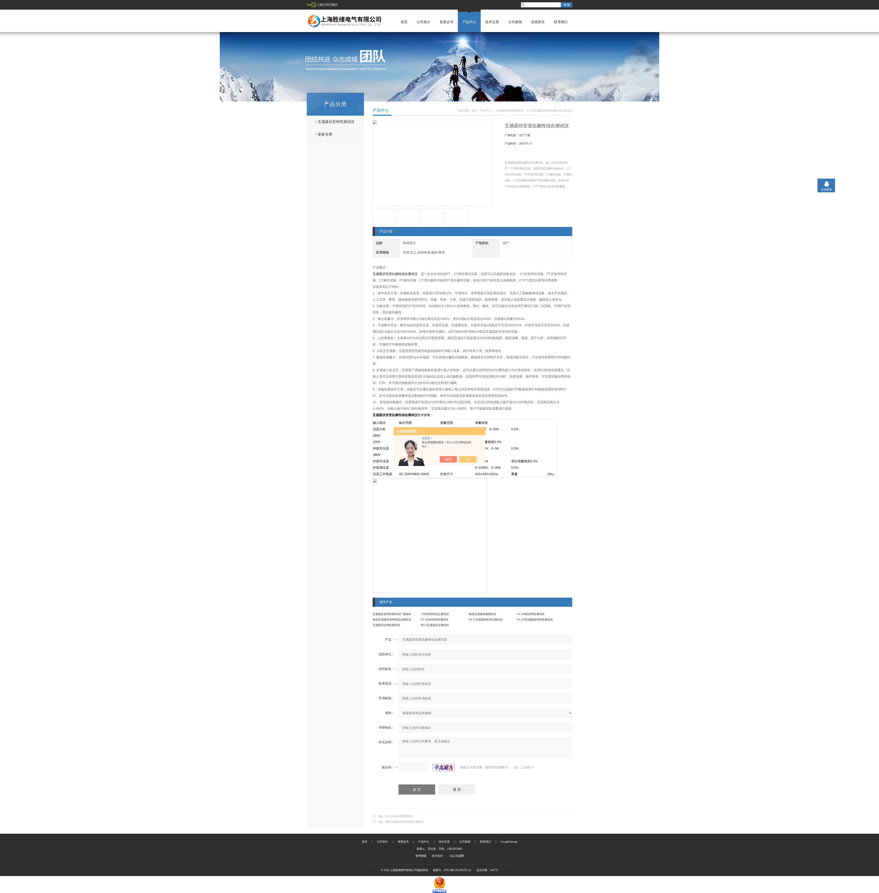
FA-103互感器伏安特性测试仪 (535, 619)
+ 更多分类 (323, 134)
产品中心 (469, 22)
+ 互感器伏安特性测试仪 (334, 122)
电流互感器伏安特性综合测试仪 (392, 619)
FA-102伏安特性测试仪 (434, 619)
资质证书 (446, 22)
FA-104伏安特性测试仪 (531, 614)
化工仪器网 (457, 856)
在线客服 (826, 189)
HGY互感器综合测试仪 (435, 625)
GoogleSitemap (509, 841)
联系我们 (561, 22)
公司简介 (423, 22)
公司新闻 (515, 22)
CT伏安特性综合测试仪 (435, 614)
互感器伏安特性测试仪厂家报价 (392, 614)
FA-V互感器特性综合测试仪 (486, 619)
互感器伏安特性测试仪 (510, 110)
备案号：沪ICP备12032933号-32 (452, 870)
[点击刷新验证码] (443, 767)
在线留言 (538, 22)
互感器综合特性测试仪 (386, 625)
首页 (404, 22)
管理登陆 (420, 856)
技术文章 (492, 22)
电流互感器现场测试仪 (482, 614)
